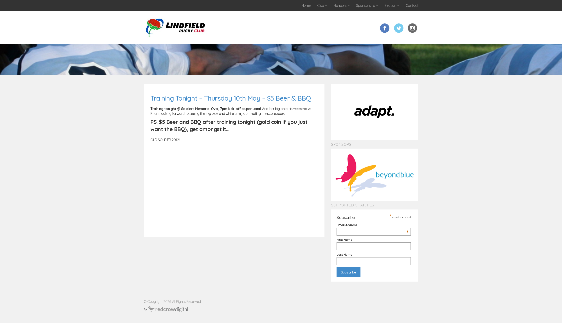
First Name (344, 240)
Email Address (373, 225)
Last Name (344, 255)
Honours (340, 5)
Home (306, 5)
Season (391, 5)
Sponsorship (366, 5)
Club (321, 5)
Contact (412, 5)
